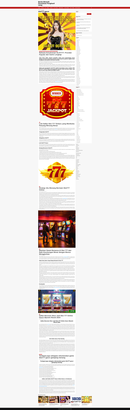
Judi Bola (42, 7)
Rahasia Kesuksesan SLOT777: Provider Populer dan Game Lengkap (55, 54)
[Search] (91, 7)
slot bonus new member (79, 119)
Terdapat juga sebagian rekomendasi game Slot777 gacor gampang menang (56, 357)
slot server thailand (78, 164)
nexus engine (77, 165)
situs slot (78, 108)
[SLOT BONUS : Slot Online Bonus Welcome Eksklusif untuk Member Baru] (54, 399)
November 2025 (78, 50)
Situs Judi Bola (55, 7)
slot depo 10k (48, 51)
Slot (45, 7)
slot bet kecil (78, 115)
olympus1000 (44, 51)
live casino (78, 101)
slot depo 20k (78, 124)
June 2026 (78, 42)
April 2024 (78, 75)
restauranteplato (65, 198)
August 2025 (78, 54)
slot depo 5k (77, 145)
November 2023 (78, 82)
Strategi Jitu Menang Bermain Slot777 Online (54, 189)
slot (76, 156)
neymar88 (78, 104)
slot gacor (51, 51)
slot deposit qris (78, 175)
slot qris (77, 163)
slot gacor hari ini (54, 51)
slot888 (77, 134)
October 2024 (78, 67)
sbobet (77, 177)
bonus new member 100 (79, 92)
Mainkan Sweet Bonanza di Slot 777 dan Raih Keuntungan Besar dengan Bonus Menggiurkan (55, 252)
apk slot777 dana (40, 51)
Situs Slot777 (41, 367)
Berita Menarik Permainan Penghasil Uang (46, 3)
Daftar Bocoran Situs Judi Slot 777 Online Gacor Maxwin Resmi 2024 (56, 316)
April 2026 (78, 45)
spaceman (78, 135)
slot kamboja (77, 159)
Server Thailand (72, 7)
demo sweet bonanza (57, 287)
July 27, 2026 (53, 405)
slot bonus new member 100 (80, 120)
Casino (39, 7)
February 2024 (78, 78)
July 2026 (78, 41)
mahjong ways (77, 154)
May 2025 (78, 58)
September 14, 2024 (43, 191)
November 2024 (78, 66)
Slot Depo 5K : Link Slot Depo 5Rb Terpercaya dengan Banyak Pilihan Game (84, 25)
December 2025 (78, 49)
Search (77, 11)
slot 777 (77, 146)
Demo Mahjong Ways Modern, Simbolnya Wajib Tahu (83, 30)
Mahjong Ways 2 (61, 7)
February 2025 (78, 62)
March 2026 (78, 46)
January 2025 (78, 63)
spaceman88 (78, 138)
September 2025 (78, 53)
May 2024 (78, 74)
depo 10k (77, 144)
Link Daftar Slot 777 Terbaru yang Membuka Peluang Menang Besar (56, 125)
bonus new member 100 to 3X (80, 93)
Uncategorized (40, 354)
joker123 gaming (77, 7)
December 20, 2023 (43, 359)
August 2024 (78, 70)
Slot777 (56, 129)
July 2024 (78, 71)
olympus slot (77, 170)
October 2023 (78, 83)
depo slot (78, 97)
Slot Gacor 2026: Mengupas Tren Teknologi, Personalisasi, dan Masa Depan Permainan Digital (84, 19)
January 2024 (78, 79)
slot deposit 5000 (65, 256)
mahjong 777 (77, 151)
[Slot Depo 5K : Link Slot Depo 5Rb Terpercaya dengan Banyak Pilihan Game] (65, 399)
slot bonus (78, 116)
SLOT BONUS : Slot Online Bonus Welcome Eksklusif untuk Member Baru (83, 22)
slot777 (56, 51)
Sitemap (48, 7)
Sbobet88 (51, 7)
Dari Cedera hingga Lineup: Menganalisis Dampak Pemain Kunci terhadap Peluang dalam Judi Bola (83, 28)
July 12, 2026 (85, 405)
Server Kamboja (66, 7)
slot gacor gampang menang (79, 150)
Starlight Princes (78, 139)
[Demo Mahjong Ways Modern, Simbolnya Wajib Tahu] (87, 399)
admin (40, 191)
